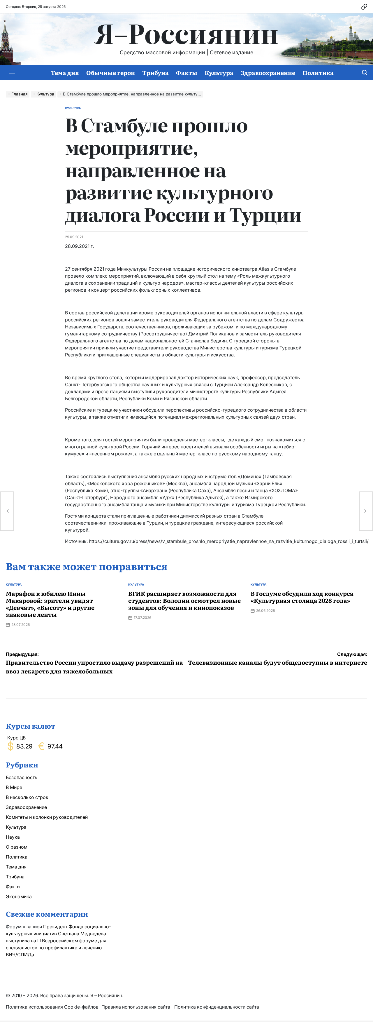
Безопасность (21, 777)
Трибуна (155, 72)
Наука (13, 837)
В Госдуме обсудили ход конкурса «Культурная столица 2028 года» (302, 597)
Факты (186, 72)
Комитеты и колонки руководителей (47, 817)
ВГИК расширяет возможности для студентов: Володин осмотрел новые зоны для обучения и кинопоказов (184, 600)
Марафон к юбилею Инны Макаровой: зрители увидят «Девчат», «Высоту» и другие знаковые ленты (50, 604)
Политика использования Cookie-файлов (52, 1007)
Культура (219, 72)
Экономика (19, 896)
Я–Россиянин (186, 32)
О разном (16, 847)
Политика (318, 72)
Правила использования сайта (136, 1007)
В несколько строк (27, 797)
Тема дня (65, 72)
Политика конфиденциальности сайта (216, 1007)
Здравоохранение (268, 72)
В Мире (14, 787)
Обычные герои (110, 72)
